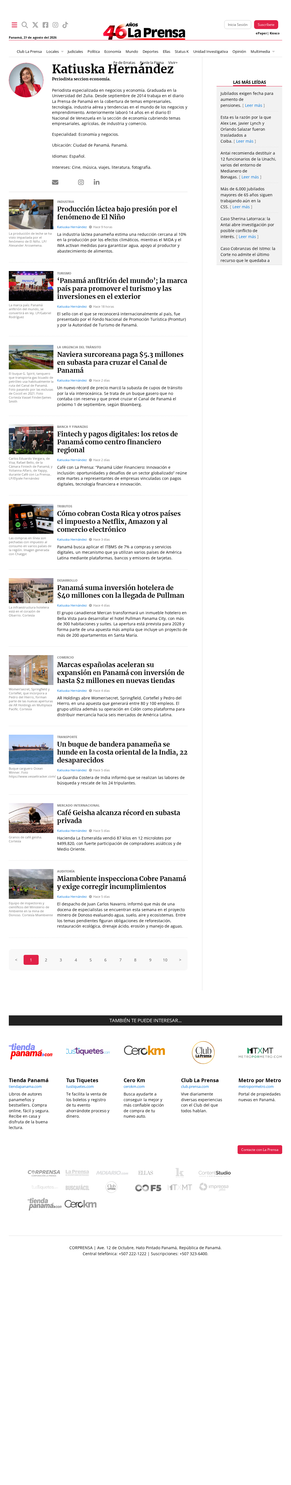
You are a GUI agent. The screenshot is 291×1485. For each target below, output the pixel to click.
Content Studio (215, 1174)
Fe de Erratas (124, 62)
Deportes (150, 51)
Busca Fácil (79, 1188)
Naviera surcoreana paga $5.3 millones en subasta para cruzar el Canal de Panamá (120, 362)
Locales (52, 51)
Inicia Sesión (238, 24)
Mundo (132, 51)
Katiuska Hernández (72, 227)
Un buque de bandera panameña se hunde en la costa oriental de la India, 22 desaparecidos (122, 752)
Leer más (253, 105)
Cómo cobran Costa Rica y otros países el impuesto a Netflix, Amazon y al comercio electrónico (119, 522)
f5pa (148, 1188)
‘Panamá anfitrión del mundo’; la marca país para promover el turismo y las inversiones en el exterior (122, 289)
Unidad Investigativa (210, 51)
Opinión (239, 51)
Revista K (181, 1174)
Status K (182, 51)
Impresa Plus (215, 1188)
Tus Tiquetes (44, 1188)
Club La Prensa (29, 51)
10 (165, 960)
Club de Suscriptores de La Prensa (112, 1188)
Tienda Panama (46, 1204)
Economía (112, 51)
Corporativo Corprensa (46, 1174)
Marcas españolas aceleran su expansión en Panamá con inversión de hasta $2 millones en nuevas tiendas (120, 673)
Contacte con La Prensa (259, 1149)
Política (94, 51)
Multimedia (260, 51)
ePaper (261, 33)
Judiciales (75, 51)
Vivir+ (173, 62)
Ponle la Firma (152, 62)
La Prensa (79, 1174)
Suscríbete (266, 24)
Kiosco (275, 33)
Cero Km (80, 1204)
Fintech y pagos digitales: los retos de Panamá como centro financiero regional (117, 442)
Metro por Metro (181, 1188)
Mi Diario (113, 1174)
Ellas (166, 51)
